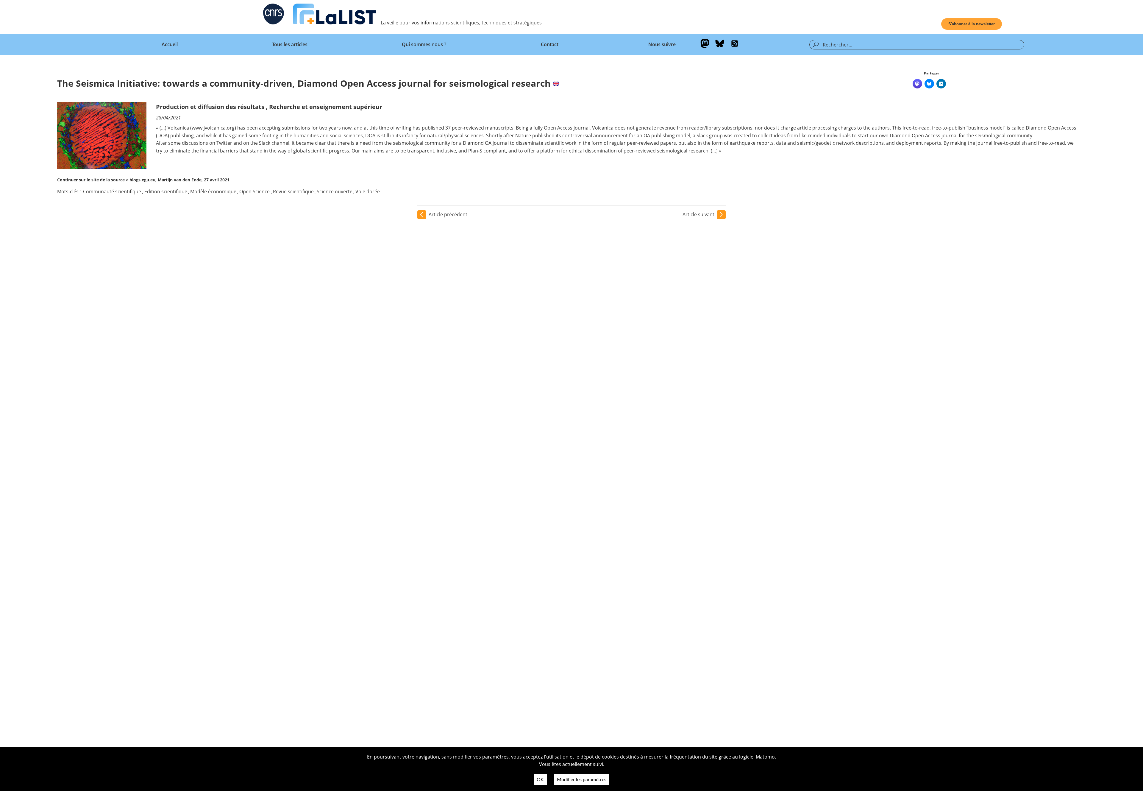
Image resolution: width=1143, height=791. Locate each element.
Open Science (254, 191)
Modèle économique (213, 191)
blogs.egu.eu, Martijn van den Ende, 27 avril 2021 (179, 180)
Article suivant (698, 214)
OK (540, 779)
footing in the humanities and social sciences (312, 135)
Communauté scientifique (112, 191)
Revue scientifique (293, 191)
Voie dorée (367, 191)
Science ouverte (334, 191)
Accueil (170, 44)
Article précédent (448, 214)
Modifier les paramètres (581, 779)
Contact (549, 44)
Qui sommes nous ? (424, 44)
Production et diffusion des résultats (210, 107)
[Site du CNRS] (273, 15)
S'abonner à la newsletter (971, 24)
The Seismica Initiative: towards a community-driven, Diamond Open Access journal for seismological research (304, 83)
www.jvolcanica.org (213, 127)
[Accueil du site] (334, 15)
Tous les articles (289, 44)
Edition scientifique (165, 191)
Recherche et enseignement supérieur (325, 107)
